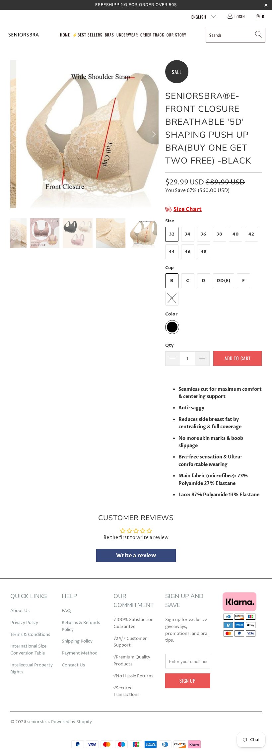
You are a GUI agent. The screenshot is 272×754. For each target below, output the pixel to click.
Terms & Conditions (30, 635)
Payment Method (80, 653)
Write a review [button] (136, 555)
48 (204, 252)
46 (188, 252)
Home (65, 34)
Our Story (176, 34)
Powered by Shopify (71, 722)
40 (235, 234)
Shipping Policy (77, 641)
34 (187, 234)
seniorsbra (38, 722)
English (199, 17)
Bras (109, 34)
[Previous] (15, 134)
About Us (20, 611)
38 (219, 234)
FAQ (66, 611)
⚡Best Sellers (87, 34)
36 (203, 234)
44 (172, 252)
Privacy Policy (24, 623)
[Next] (153, 134)
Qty (169, 345)
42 (251, 234)
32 (171, 234)
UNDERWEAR (127, 34)
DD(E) (224, 281)
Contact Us (73, 665)
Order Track (152, 34)
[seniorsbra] (23, 35)
